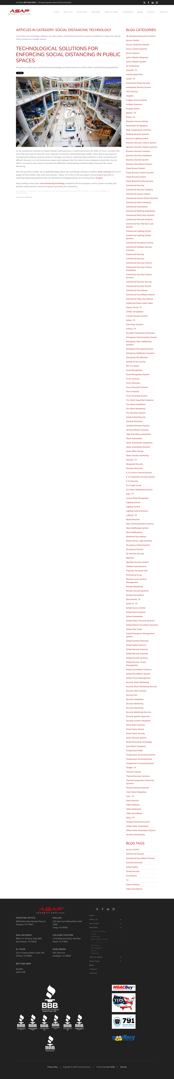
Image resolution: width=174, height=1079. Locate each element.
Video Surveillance (134, 889)
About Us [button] (68, 12)
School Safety (132, 867)
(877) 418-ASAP (30, 2)
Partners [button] (95, 12)
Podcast (164, 12)
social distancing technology (52, 183)
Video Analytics (133, 884)
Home (56, 12)
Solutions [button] (82, 12)
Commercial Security (135, 854)
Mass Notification (99, 939)
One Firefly (110, 1067)
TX (127, 880)
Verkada (95, 953)
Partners (93, 927)
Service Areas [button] (111, 12)
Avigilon (99, 178)
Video (93, 934)
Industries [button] (128, 12)
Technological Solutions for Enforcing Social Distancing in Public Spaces (68, 54)
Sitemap (123, 1067)
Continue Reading (24, 197)
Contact (151, 12)
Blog (140, 12)
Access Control (132, 849)
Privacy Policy (52, 1067)
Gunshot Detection (134, 862)
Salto (93, 951)
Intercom (95, 937)
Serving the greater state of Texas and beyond (54, 2)
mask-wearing (104, 171)
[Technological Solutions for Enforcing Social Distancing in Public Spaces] (68, 111)
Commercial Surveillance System (140, 858)
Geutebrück (96, 948)
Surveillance (131, 876)
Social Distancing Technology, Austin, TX (71, 191)
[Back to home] (19, 12)
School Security (133, 871)
